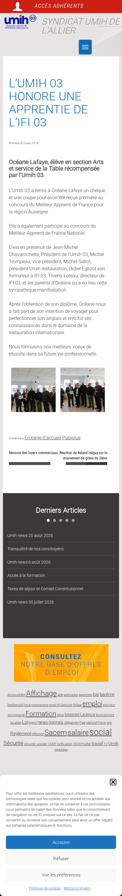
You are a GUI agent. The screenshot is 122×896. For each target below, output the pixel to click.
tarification (64, 744)
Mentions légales (77, 888)
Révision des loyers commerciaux (33, 453)
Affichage (41, 693)
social (100, 732)
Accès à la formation (26, 575)
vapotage (61, 750)
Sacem (55, 732)
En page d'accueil (43, 437)
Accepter (61, 842)
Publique (71, 437)
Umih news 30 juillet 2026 (30, 602)
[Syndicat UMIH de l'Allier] (19, 22)
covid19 (54, 705)
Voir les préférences (61, 875)
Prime (101, 723)
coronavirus (39, 705)
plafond (91, 723)
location (16, 723)
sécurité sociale (35, 744)
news (43, 722)
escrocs (109, 705)
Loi (25, 722)
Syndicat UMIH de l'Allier (80, 26)
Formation (40, 714)
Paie (82, 723)
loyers (32, 723)
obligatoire (71, 723)
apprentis (85, 695)
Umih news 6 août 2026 (29, 562)
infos (60, 715)
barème (107, 694)
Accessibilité (16, 695)
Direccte (66, 705)
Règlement (20, 733)
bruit (27, 705)
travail (97, 743)
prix (109, 723)
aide (60, 695)
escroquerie (16, 715)
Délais (77, 705)
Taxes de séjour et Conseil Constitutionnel (45, 588)
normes (56, 722)
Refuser (61, 858)
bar (96, 694)
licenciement (105, 715)
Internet (72, 714)
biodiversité (15, 705)
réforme (38, 734)
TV (106, 744)
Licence (87, 714)
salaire (78, 732)
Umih (113, 743)
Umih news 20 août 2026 (30, 535)
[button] (113, 782)
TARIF (51, 744)
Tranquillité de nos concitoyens (35, 548)
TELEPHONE (82, 744)
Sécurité (13, 743)
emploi (92, 704)
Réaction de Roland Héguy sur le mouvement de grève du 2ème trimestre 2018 (83, 458)
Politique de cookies (45, 888)
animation (71, 695)
